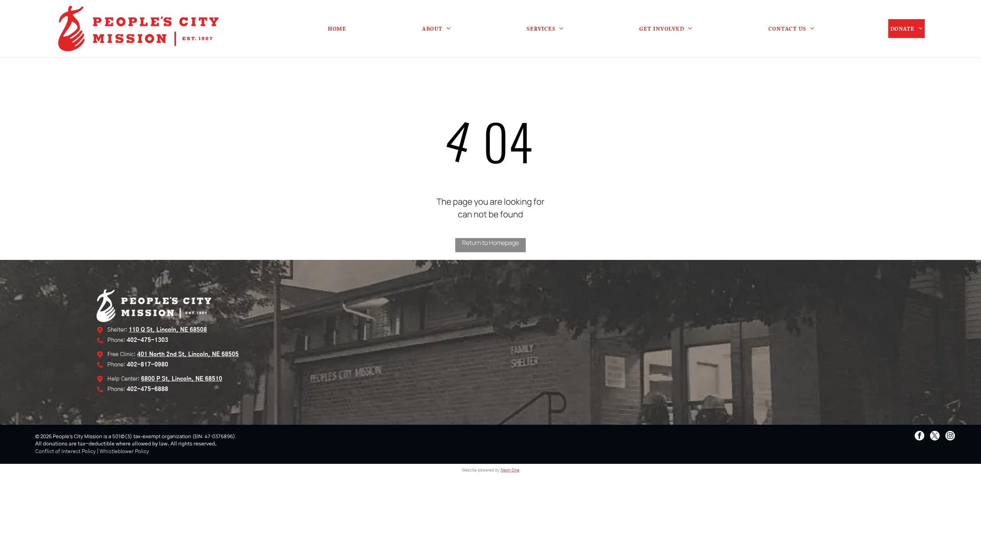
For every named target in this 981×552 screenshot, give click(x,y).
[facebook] (919, 436)
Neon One (509, 470)
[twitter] (935, 436)
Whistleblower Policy (124, 451)
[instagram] (950, 436)
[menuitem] (337, 28)
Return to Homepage (490, 242)
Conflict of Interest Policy (65, 451)
